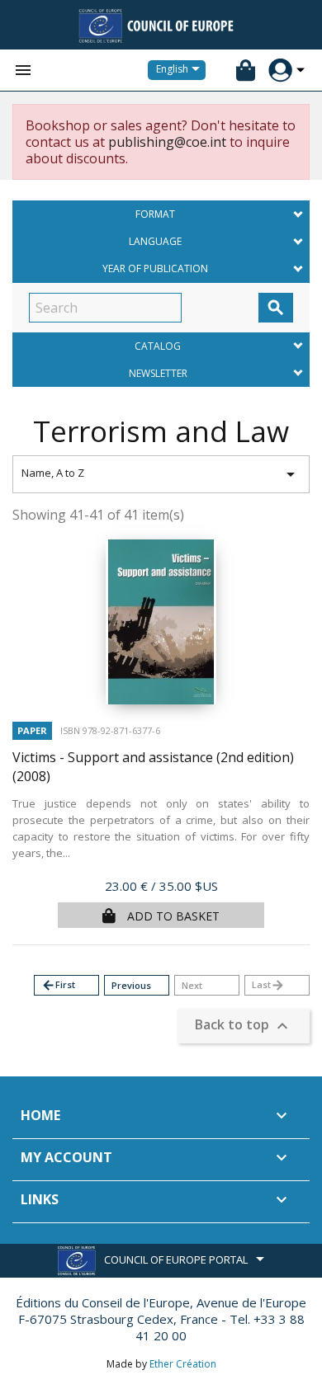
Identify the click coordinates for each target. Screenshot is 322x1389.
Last (268, 985)
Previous (131, 985)
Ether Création (182, 1364)
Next (192, 985)
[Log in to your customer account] (280, 70)
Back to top (243, 1026)
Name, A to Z (161, 474)
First (58, 985)
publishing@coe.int (167, 142)
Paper (32, 730)
